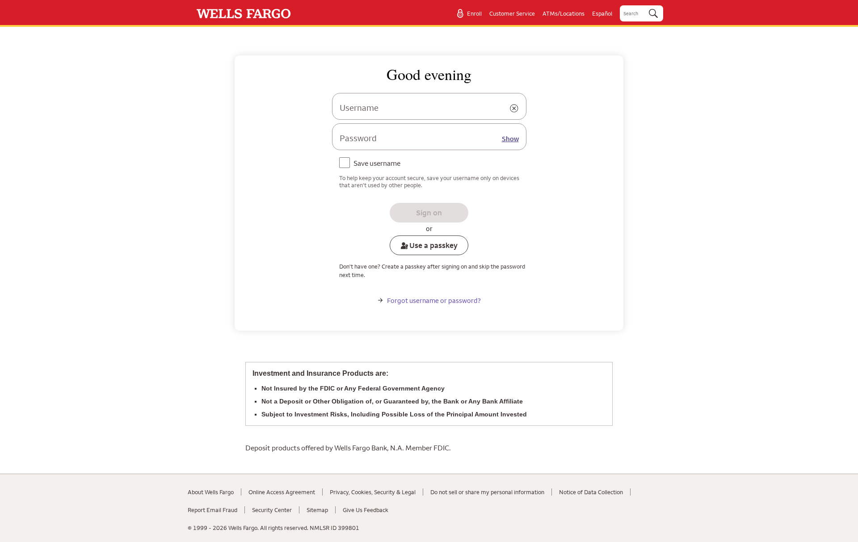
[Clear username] (514, 108)
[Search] (653, 13)
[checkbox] (371, 164)
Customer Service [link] (512, 13)
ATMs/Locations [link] (564, 13)
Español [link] (602, 13)
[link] (244, 13)
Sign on (429, 213)
